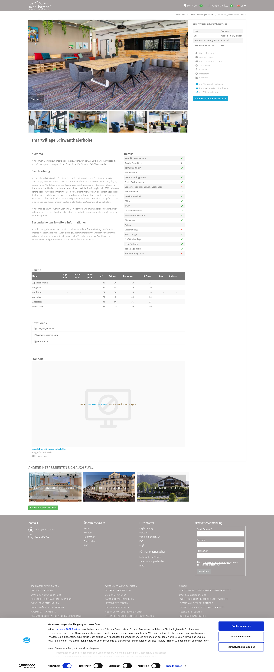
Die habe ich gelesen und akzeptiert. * (217, 563)
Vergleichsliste (221, 5)
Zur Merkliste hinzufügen (211, 83)
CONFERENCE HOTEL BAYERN (46, 594)
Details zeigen (174, 665)
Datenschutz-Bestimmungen (216, 562)
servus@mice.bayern (45, 529)
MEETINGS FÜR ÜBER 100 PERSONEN (124, 611)
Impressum (89, 536)
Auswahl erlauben (241, 636)
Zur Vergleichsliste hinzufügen (213, 88)
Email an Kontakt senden (211, 61)
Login (142, 545)
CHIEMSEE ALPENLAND (42, 590)
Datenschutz (90, 541)
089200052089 (205, 57)
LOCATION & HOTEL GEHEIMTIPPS (196, 603)
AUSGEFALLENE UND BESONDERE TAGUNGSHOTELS (205, 590)
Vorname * (202, 540)
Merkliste (194, 5)
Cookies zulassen (241, 626)
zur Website (204, 65)
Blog (141, 565)
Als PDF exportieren (208, 91)
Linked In (203, 77)
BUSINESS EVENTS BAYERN (192, 594)
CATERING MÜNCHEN (115, 594)
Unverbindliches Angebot (210, 98)
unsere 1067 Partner (69, 629)
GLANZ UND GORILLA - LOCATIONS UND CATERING (56, 615)
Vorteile (143, 532)
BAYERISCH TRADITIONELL (118, 590)
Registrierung (146, 528)
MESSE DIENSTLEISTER (190, 611)
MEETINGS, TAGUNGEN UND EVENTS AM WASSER (129, 615)
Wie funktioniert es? (149, 536)
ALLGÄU (183, 586)
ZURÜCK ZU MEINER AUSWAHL (44, 507)
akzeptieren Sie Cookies (96, 404)
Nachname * (202, 551)
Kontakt (88, 532)
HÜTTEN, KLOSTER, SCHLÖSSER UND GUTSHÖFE (203, 598)
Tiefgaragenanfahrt (46, 328)
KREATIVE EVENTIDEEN (116, 603)
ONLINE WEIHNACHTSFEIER (192, 615)
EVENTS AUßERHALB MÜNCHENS (47, 607)
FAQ (141, 541)
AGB (86, 545)
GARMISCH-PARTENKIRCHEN (119, 598)
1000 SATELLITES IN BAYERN (45, 586)
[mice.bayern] (39, 5)
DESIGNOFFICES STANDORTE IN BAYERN (51, 598)
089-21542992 (42, 536)
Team (87, 528)
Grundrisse (42, 341)
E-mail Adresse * (204, 529)
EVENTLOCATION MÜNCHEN (45, 603)
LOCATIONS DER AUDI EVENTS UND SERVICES (201, 607)
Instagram (204, 73)
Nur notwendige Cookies (241, 646)
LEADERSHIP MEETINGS (117, 607)
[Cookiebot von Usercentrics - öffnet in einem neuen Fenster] (27, 665)
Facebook (204, 69)
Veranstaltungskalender (151, 561)
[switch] (98, 665)
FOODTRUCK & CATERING (44, 611)
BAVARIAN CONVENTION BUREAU (121, 586)
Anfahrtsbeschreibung (47, 334)
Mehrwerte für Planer (150, 557)
